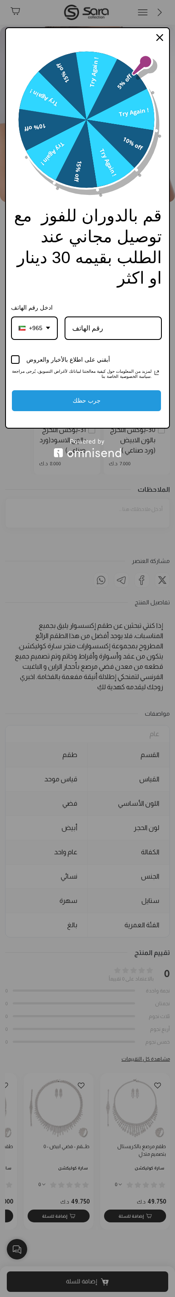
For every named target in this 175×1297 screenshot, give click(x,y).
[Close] (160, 37)
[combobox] (34, 328)
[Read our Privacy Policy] (157, 373)
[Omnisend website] (87, 448)
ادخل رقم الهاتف (32, 307)
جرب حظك (87, 400)
